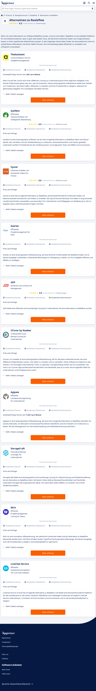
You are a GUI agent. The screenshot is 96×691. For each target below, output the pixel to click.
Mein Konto (6, 669)
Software (5, 659)
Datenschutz (6, 638)
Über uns (5, 654)
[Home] (2, 15)
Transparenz (6, 642)
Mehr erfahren (48, 100)
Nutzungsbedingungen (10, 646)
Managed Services (21, 15)
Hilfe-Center (6, 674)
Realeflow (33, 15)
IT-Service (9, 15)
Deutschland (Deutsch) (20, 684)
